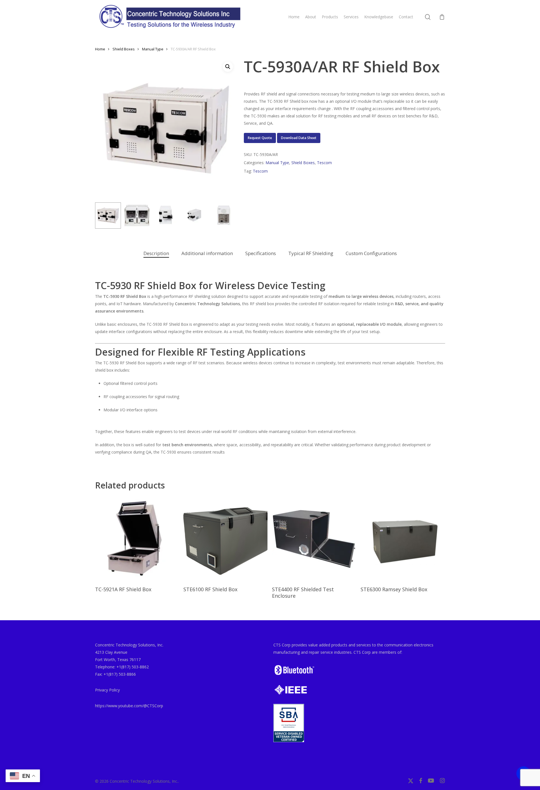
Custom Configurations (371, 253)
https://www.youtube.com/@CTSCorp (129, 705)
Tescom (324, 162)
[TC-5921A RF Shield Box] (137, 539)
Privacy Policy (107, 690)
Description (156, 253)
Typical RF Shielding (310, 253)
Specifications (260, 253)
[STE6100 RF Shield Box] (225, 539)
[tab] (156, 253)
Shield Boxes (123, 49)
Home (100, 49)
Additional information (207, 253)
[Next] (228, 215)
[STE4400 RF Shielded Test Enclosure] (314, 539)
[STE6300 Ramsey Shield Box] (403, 539)
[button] (228, 67)
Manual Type (152, 49)
